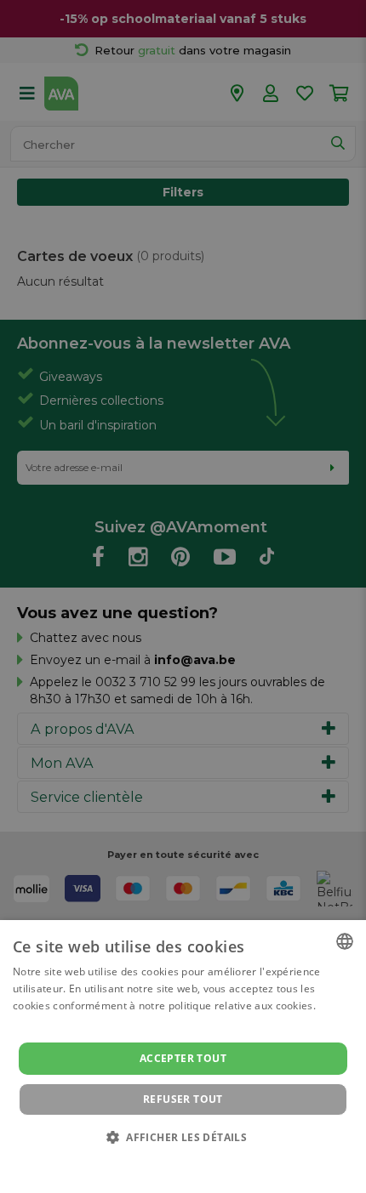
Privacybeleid (172, 1160)
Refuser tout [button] (183, 1099)
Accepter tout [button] (183, 1058)
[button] (183, 1136)
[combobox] (344, 941)
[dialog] (183, 1056)
